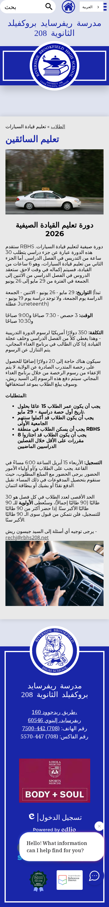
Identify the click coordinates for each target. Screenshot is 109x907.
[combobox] (91, 6)
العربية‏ (87, 7)
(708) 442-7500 (41, 728)
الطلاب (58, 126)
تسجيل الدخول (60, 817)
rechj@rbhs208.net (27, 537)
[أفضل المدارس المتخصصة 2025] (38, 881)
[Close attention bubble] (99, 827)
